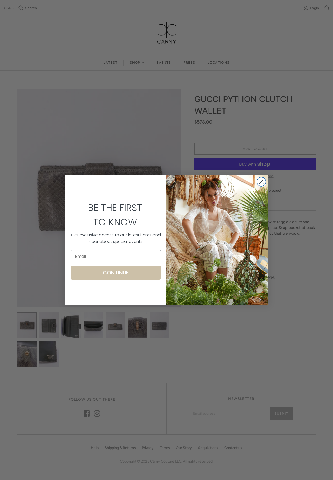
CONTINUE (116, 272)
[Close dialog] (261, 181)
